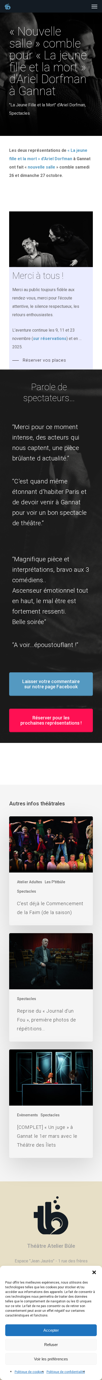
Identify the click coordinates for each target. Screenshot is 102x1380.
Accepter (51, 1330)
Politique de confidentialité (66, 1372)
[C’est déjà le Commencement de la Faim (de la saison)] (51, 870)
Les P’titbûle (55, 882)
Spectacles (19, 113)
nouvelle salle (41, 167)
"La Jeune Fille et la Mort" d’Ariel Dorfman (47, 104)
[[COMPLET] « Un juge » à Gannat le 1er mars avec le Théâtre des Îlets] (51, 1103)
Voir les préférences (51, 1359)
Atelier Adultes (29, 882)
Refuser (51, 1344)
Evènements (27, 1115)
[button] (94, 1272)
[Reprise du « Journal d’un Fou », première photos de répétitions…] (51, 987)
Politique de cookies (29, 1372)
